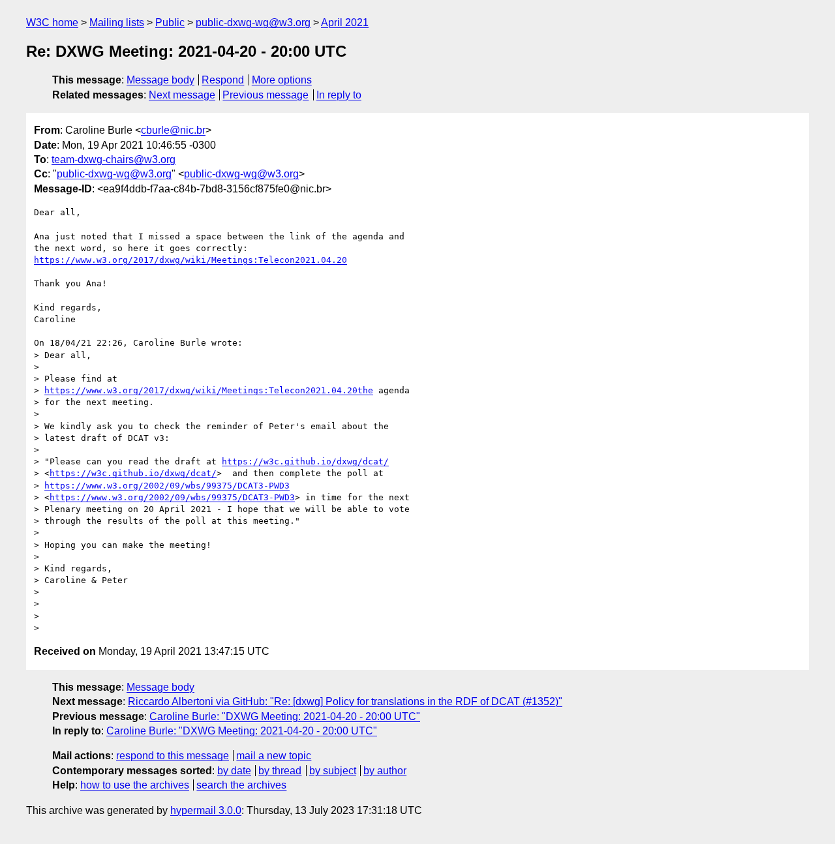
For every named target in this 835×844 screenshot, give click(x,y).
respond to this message (172, 755)
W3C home (52, 22)
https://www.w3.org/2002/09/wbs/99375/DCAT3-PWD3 (167, 485)
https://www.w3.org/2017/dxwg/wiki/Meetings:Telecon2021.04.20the (208, 390)
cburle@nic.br (173, 130)
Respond (223, 79)
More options (282, 79)
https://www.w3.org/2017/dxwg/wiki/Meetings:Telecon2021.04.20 (190, 260)
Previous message (265, 94)
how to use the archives (134, 785)
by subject (332, 770)
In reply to (338, 94)
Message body (160, 79)
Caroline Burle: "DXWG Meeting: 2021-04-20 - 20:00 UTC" (284, 716)
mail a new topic (273, 755)
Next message (182, 94)
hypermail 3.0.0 (205, 810)
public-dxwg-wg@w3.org (253, 22)
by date (234, 770)
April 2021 (345, 22)
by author (384, 770)
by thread (279, 770)
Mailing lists (116, 22)
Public (170, 22)
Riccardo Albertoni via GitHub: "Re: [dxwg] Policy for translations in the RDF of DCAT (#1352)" (345, 701)
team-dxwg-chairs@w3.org (113, 159)
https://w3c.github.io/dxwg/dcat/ (305, 461)
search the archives (241, 785)
